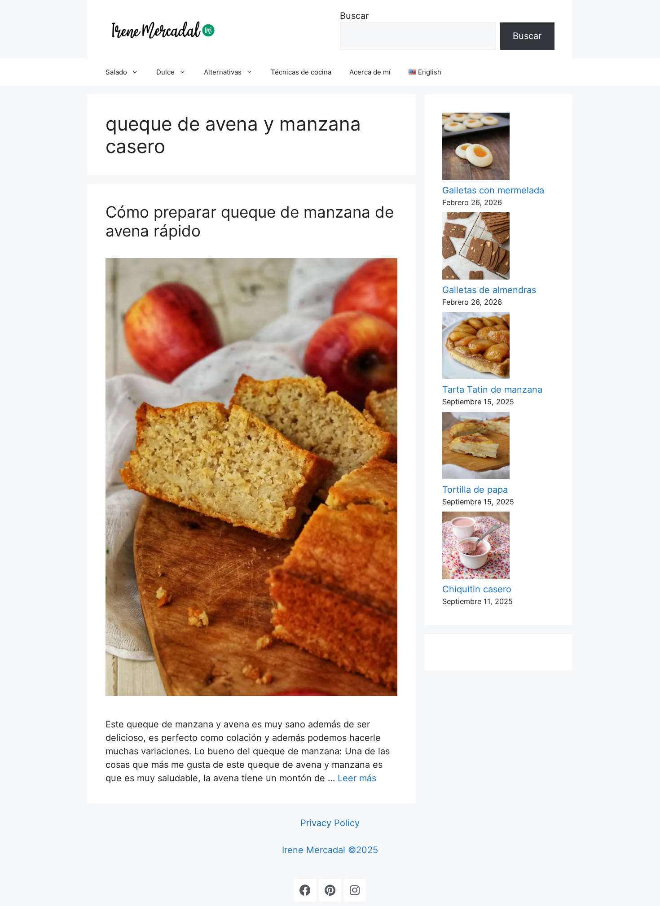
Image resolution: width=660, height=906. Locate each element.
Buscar (354, 15)
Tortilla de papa (475, 489)
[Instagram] (354, 890)
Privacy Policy (330, 823)
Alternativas (223, 72)
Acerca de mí (370, 72)
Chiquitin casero (476, 589)
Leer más (357, 778)
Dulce (165, 72)
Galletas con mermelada (493, 190)
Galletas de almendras (489, 289)
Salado (116, 72)
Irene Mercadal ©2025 (330, 850)
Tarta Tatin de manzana (492, 389)
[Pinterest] (330, 890)
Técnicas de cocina (301, 72)
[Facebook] (305, 890)
